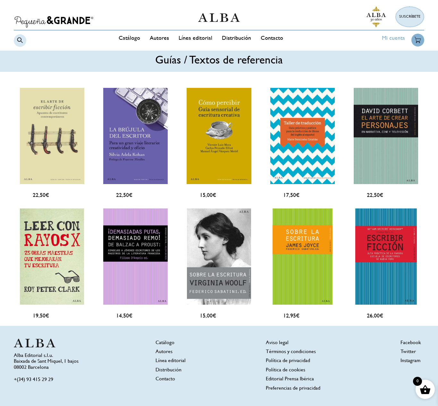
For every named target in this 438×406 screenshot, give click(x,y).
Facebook (410, 343)
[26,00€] (386, 256)
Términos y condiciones (291, 352)
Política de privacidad (288, 361)
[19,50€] (52, 256)
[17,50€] (302, 136)
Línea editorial (195, 38)
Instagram (410, 361)
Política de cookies (285, 370)
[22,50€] (52, 136)
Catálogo (129, 38)
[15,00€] (219, 136)
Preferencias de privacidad (293, 388)
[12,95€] (302, 256)
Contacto (272, 38)
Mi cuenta (393, 38)
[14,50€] (135, 256)
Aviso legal (277, 343)
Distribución (236, 38)
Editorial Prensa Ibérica (290, 379)
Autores (159, 38)
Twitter (408, 352)
